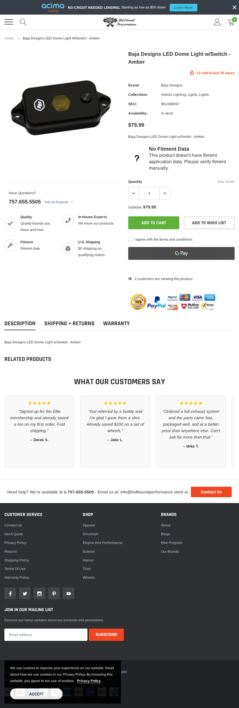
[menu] (8, 22)
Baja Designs (171, 85)
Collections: (138, 95)
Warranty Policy (16, 577)
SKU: (132, 104)
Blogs (165, 534)
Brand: (134, 85)
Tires (87, 569)
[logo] (119, 22)
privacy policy (89, 681)
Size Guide (226, 182)
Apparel (89, 525)
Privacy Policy (15, 543)
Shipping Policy (16, 560)
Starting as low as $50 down (130, 7)
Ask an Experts (57, 202)
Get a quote (13, 534)
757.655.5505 (25, 202)
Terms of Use (15, 569)
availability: (138, 113)
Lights (192, 95)
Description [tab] (20, 323)
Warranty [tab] (116, 323)
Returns (10, 551)
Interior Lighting (173, 95)
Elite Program (171, 543)
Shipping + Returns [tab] (69, 323)
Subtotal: (135, 207)
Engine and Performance (102, 543)
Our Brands (170, 551)
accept (36, 694)
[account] (217, 22)
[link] (10, 593)
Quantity (135, 182)
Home (9, 38)
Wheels (89, 577)
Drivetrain (90, 534)
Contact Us (211, 492)
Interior (88, 560)
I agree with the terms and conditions (162, 239)
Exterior (89, 551)
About (165, 525)
